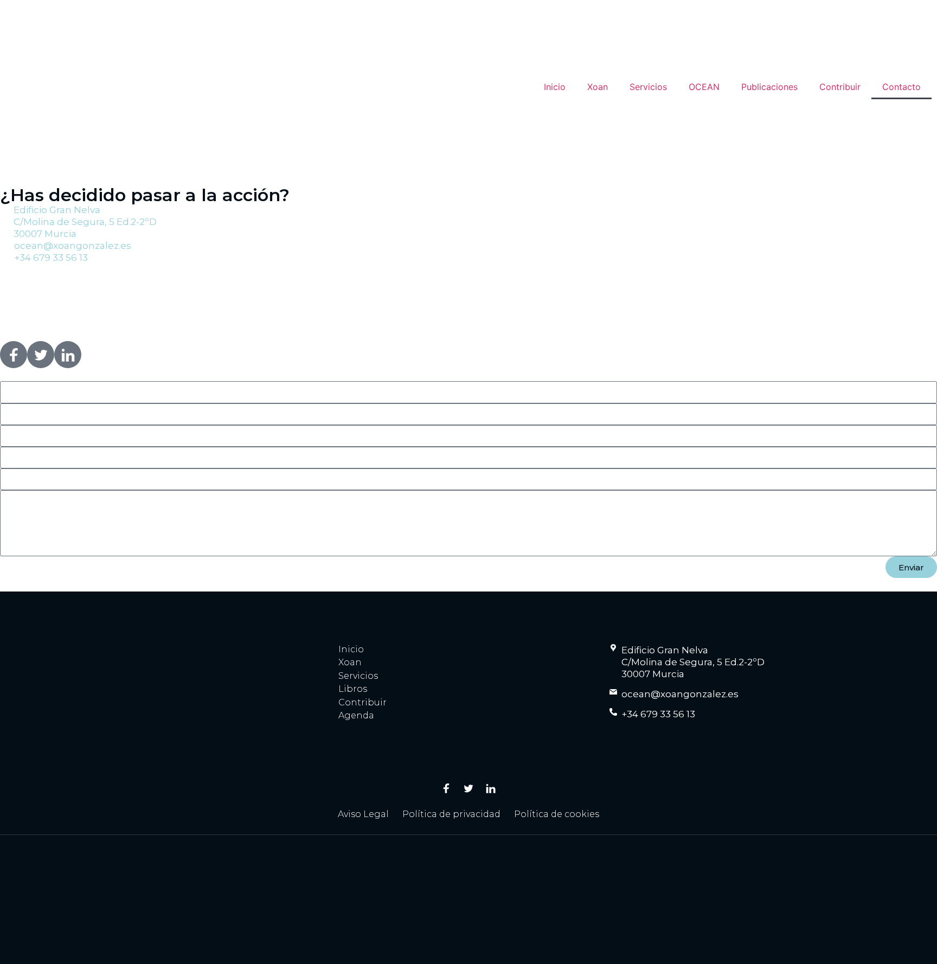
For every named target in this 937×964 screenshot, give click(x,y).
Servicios (648, 86)
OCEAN (704, 86)
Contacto (901, 86)
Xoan (597, 86)
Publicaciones (769, 86)
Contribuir (840, 86)
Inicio (555, 86)
